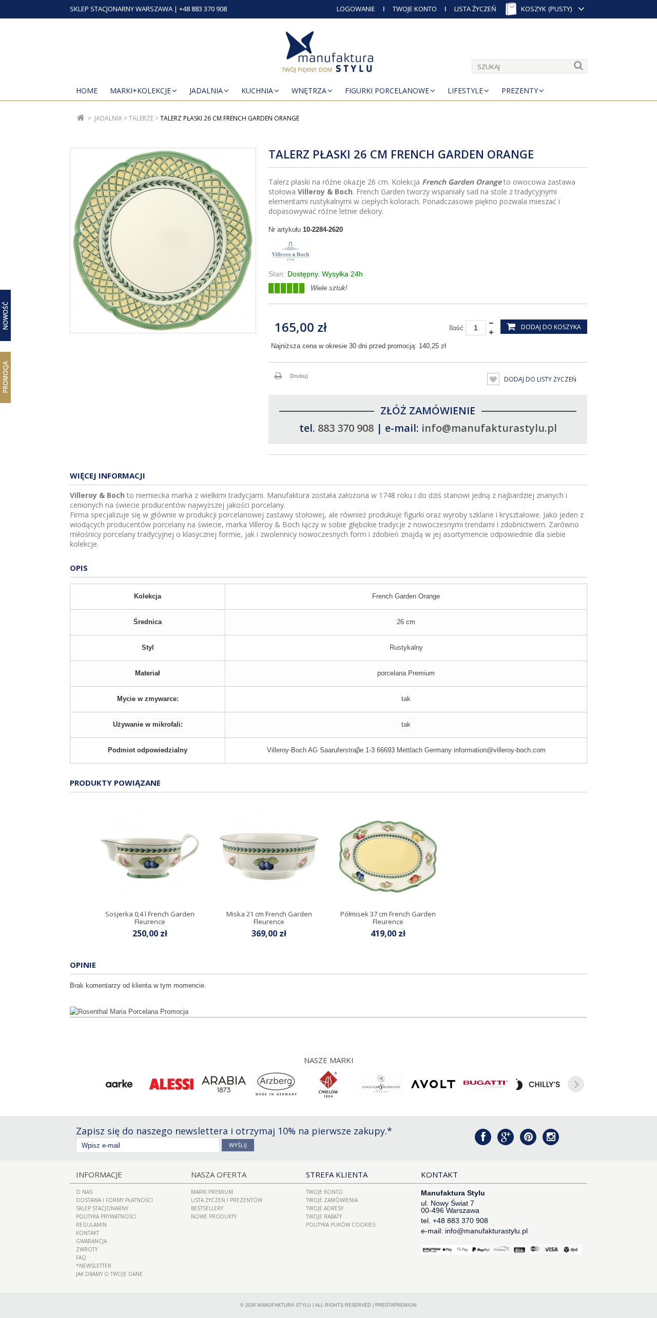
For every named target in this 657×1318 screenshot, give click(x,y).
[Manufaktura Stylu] (328, 54)
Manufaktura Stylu (284, 1305)
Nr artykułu (284, 229)
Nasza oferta (218, 1174)
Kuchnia (257, 90)
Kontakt (87, 1232)
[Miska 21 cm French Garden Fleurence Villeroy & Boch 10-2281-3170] (269, 856)
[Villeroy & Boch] (427, 251)
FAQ (81, 1257)
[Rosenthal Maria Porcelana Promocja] (328, 1012)
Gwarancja (91, 1241)
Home (87, 90)
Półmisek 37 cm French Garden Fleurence (388, 917)
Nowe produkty (214, 1216)
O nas (84, 1191)
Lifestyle (465, 90)
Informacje (99, 1174)
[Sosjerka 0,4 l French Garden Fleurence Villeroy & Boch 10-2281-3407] (150, 856)
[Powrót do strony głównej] (81, 118)
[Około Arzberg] (276, 1084)
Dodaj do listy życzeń (539, 379)
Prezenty (519, 90)
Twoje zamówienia (332, 1200)
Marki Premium (212, 1191)
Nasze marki (329, 1060)
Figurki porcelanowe (387, 90)
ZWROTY (87, 1249)
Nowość (5, 316)
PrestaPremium (396, 1305)
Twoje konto (324, 1191)
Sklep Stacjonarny (102, 1208)
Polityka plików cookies (340, 1224)
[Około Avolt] (433, 1084)
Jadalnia (206, 90)
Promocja (5, 377)
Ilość (456, 328)
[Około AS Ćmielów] (328, 1084)
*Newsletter (93, 1265)
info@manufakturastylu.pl (489, 428)
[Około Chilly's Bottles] (538, 1084)
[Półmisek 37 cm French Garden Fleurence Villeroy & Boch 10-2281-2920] (388, 856)
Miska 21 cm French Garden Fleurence (269, 917)
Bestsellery (207, 1208)
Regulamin (91, 1224)
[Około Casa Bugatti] (485, 1084)
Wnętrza (309, 90)
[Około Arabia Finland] (224, 1084)
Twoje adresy (324, 1208)
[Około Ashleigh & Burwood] (381, 1084)
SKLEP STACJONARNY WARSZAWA (121, 8)
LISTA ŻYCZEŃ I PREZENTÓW (226, 1200)
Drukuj (299, 376)
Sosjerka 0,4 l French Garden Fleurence (150, 917)
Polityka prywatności (106, 1216)
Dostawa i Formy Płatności (114, 1200)
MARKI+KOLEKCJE (140, 90)
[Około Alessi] (171, 1084)
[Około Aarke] (119, 1084)
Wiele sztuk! (329, 288)
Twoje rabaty (324, 1216)
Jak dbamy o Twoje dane (109, 1273)
